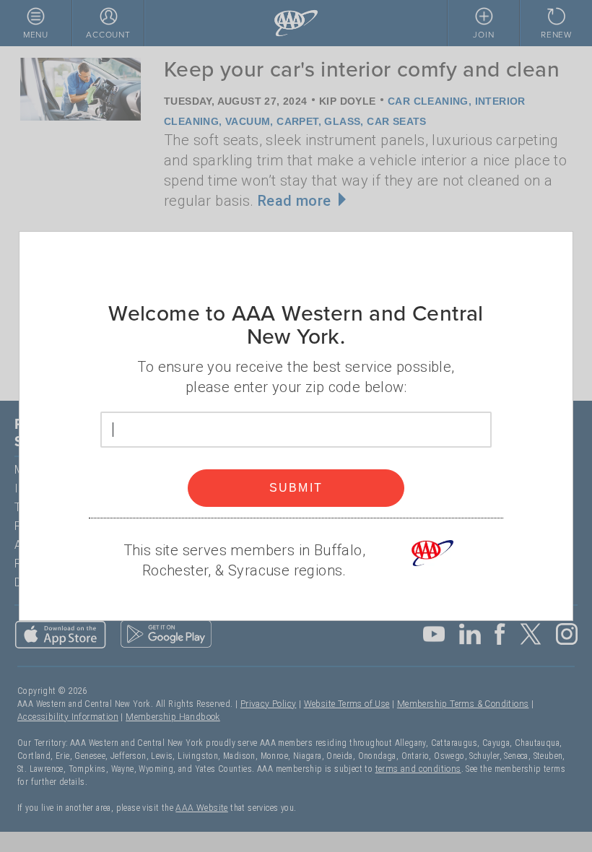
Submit (296, 488)
